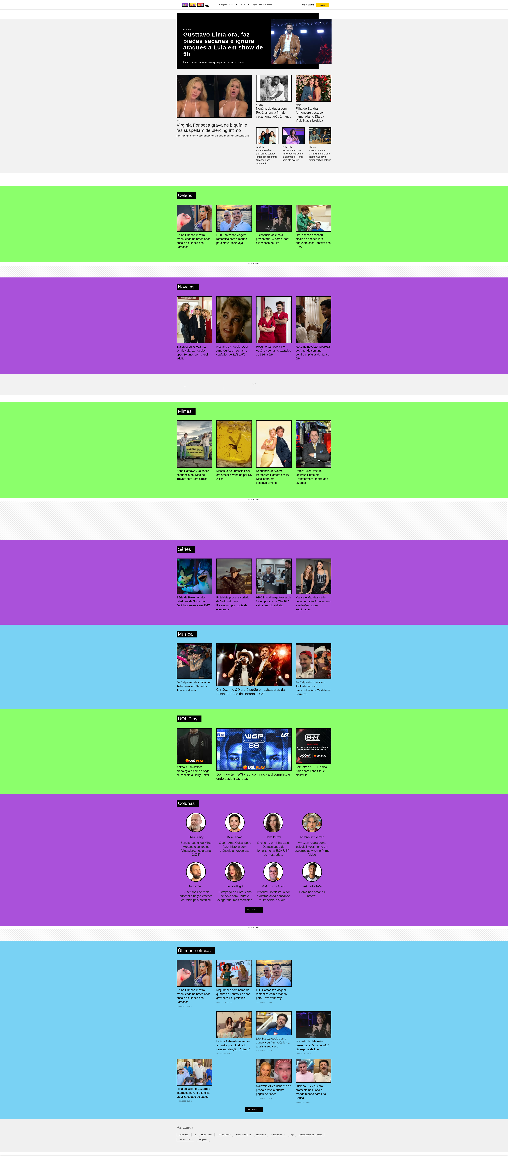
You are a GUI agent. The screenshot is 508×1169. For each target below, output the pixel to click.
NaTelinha (261, 1134)
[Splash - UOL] (192, 5)
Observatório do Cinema (310, 1134)
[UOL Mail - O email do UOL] (310, 4)
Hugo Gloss (206, 1134)
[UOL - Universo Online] (206, 5)
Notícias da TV (278, 1134)
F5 (195, 1134)
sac (303, 5)
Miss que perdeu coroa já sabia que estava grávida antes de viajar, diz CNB (213, 136)
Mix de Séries (224, 1134)
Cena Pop (183, 1134)
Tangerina (203, 1139)
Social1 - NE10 (186, 1139)
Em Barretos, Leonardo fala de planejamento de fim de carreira (214, 62)
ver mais (252, 910)
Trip (292, 1134)
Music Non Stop (243, 1134)
